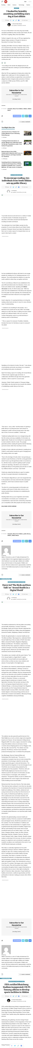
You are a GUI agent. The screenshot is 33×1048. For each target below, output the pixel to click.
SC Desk (4, 137)
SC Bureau (5, 158)
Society (16, 8)
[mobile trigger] (3, 1)
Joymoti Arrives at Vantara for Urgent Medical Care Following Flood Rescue (11, 133)
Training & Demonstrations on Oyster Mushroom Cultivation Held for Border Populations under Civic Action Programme (12, 143)
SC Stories (22, 582)
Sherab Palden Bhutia (17, 23)
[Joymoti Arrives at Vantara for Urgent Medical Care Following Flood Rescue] (27, 133)
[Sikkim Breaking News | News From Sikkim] (5, 1)
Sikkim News (15, 535)
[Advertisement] (16, 254)
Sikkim (25, 108)
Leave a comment (25, 121)
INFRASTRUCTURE (13, 981)
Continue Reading (6, 579)
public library (26, 533)
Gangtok (10, 108)
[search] (22, 1)
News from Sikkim (18, 108)
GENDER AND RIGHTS (13, 582)
